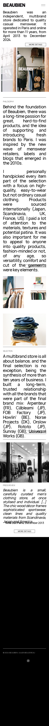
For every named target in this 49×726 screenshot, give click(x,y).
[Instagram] (28, 661)
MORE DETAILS (35, 44)
